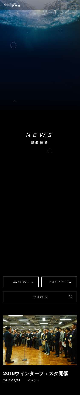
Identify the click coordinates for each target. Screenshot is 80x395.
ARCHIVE (21, 282)
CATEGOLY (59, 282)
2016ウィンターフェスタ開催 (35, 373)
